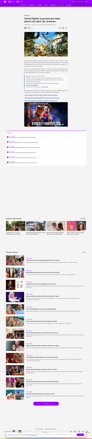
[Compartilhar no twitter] (66, 28)
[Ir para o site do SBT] (19, 431)
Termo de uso (45, 432)
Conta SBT (80, 1)
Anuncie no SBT (39, 429)
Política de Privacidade (32, 435)
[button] (15, 229)
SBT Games (27, 15)
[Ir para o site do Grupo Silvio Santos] (10, 431)
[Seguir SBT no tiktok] (79, 432)
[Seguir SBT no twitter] (83, 432)
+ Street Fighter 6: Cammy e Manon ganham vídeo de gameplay (41, 95)
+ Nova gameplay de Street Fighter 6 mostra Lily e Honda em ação (41, 98)
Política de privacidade (50, 429)
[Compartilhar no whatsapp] (59, 28)
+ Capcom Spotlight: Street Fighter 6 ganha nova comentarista (40, 100)
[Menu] (86, 1)
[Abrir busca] (73, 1)
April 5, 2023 (45, 87)
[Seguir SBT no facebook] (71, 432)
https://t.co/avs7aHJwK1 (32, 85)
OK (80, 434)
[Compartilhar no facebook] (63, 28)
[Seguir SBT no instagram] (75, 432)
